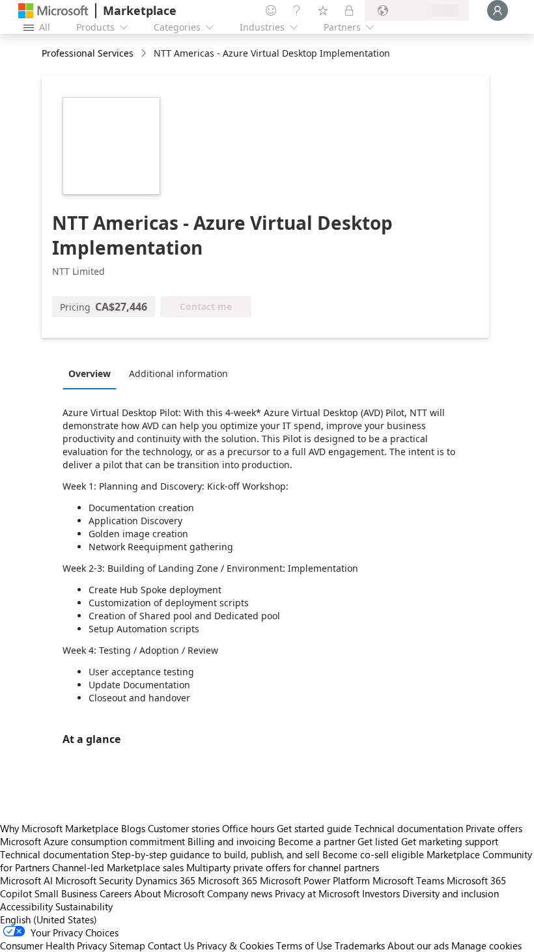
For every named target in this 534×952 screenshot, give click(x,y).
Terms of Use (304, 945)
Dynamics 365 (165, 880)
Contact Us (171, 945)
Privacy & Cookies (235, 945)
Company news (239, 893)
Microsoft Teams (408, 880)
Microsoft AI (26, 880)
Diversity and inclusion (450, 893)
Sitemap (127, 945)
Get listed (378, 841)
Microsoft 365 (227, 880)
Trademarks (360, 945)
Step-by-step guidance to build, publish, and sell (215, 854)
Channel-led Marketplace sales (118, 867)
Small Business (66, 893)
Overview (89, 373)
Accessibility (26, 906)
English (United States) (48, 919)
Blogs (133, 828)
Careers (116, 893)
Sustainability (84, 906)
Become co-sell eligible (373, 854)
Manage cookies (486, 945)
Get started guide (314, 828)
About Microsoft (169, 893)
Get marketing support (449, 841)
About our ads (418, 945)
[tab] (93, 373)
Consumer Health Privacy (53, 945)
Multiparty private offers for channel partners (282, 867)
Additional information (178, 373)
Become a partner (316, 841)
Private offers (494, 828)
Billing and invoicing (231, 841)
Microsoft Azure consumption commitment (94, 841)
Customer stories (183, 828)
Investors (381, 893)
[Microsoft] (53, 10)
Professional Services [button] (88, 53)
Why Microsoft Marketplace (59, 828)
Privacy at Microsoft (317, 893)
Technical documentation (408, 828)
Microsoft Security (94, 880)
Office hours (248, 828)
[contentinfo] (145, 54)
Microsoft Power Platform (315, 880)
